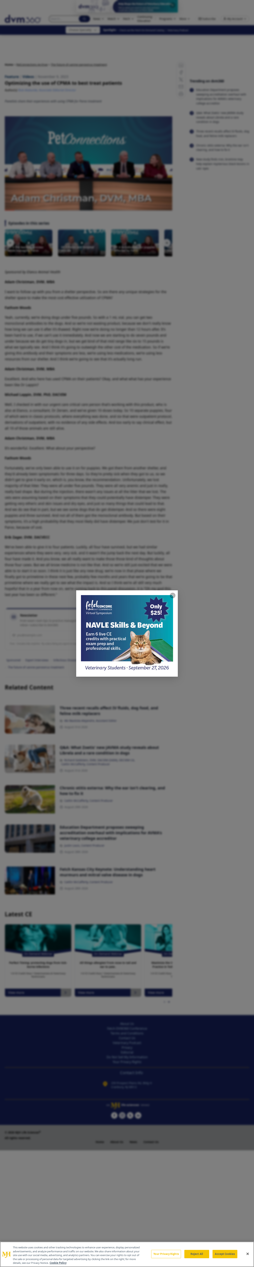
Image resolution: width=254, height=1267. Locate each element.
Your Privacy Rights (166, 1254)
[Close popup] (172, 595)
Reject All (196, 1254)
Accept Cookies (225, 1254)
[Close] (247, 1254)
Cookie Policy (58, 1263)
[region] (127, 1254)
